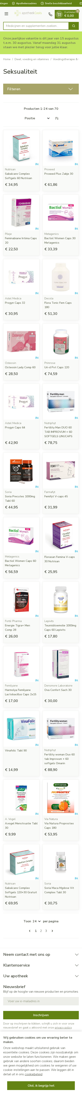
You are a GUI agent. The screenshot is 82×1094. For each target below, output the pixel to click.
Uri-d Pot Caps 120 (56, 367)
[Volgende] (51, 930)
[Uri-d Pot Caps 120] (61, 341)
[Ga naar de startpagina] (29, 14)
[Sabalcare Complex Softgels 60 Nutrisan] (21, 148)
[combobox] (36, 26)
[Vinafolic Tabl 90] (21, 729)
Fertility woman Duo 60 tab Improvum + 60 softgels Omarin (59, 759)
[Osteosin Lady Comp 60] (21, 341)
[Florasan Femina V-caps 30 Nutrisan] (61, 535)
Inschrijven (41, 1015)
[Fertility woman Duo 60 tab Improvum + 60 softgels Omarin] (61, 729)
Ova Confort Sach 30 (57, 690)
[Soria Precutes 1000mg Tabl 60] (21, 471)
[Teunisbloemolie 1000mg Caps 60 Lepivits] (61, 600)
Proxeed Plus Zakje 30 (58, 174)
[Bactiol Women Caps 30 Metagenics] (61, 212)
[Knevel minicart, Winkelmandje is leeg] (59, 14)
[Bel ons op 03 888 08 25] (50, 14)
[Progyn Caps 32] (21, 277)
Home (7, 59)
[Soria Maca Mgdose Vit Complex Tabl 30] (61, 862)
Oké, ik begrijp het (41, 1085)
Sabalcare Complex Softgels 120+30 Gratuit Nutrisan (21, 892)
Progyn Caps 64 (15, 427)
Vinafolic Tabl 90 (16, 750)
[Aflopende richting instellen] (56, 118)
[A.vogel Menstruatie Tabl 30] (21, 798)
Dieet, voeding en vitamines (32, 59)
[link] (30, 930)
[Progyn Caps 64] (21, 402)
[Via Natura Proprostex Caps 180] (61, 798)
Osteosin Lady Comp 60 (20, 367)
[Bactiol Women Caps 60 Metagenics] (21, 535)
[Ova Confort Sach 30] (61, 664)
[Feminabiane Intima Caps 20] (21, 212)
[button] (41, 89)
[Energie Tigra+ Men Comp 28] (21, 600)
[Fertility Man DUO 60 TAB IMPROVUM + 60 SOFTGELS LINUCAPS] (61, 402)
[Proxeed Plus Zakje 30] (61, 148)
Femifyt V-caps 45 (56, 496)
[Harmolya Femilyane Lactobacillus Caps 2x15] (21, 664)
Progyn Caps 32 (15, 303)
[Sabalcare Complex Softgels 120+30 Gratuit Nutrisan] (21, 862)
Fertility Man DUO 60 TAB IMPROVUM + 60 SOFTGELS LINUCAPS (58, 432)
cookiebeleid (33, 1074)
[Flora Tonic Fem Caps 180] (61, 277)
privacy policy (63, 1027)
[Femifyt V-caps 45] (61, 471)
